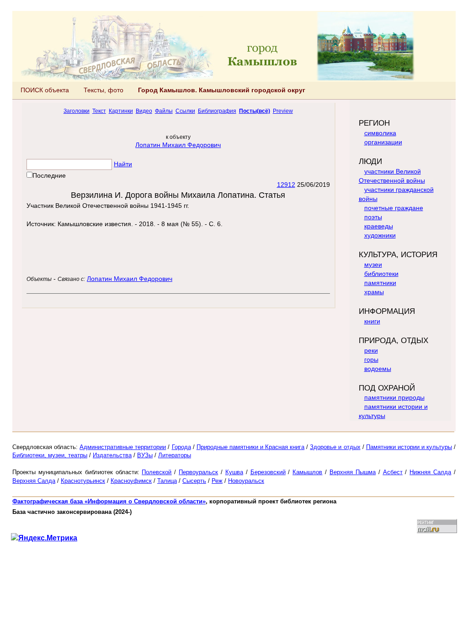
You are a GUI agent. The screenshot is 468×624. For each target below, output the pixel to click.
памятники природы (394, 397)
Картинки (121, 111)
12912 (286, 184)
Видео (144, 111)
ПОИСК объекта (45, 90)
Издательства (112, 455)
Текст (99, 111)
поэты (373, 217)
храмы (374, 292)
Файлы (164, 111)
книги (372, 321)
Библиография (217, 111)
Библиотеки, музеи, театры (49, 455)
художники (380, 235)
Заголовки (77, 111)
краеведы (378, 226)
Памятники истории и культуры (409, 447)
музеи (373, 264)
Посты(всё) (254, 111)
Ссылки (185, 111)
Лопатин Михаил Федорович (178, 144)
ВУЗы (145, 455)
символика (380, 133)
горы (371, 359)
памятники (380, 282)
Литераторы (174, 455)
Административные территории (123, 447)
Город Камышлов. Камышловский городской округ (221, 90)
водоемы (377, 368)
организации (383, 142)
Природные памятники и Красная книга (250, 447)
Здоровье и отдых (335, 447)
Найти (123, 164)
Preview (283, 111)
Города (181, 447)
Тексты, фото (103, 90)
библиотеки (381, 273)
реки (371, 350)
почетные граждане (393, 208)
